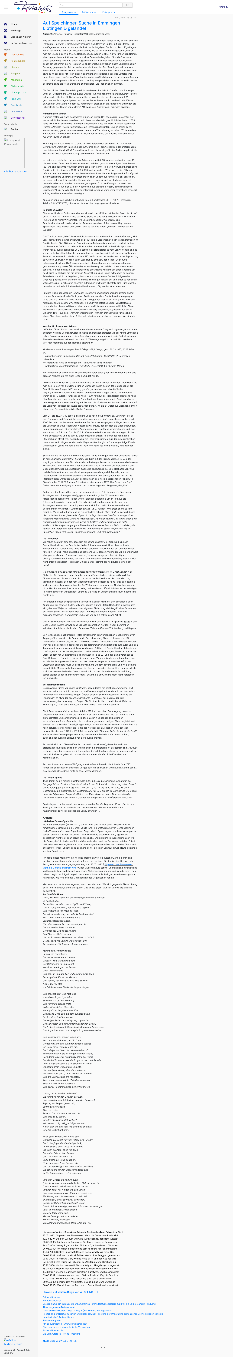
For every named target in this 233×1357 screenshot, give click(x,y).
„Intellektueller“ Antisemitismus (58, 1317)
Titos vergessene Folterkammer (59, 1307)
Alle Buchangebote (15, 171)
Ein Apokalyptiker (52, 1300)
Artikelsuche (89, 12)
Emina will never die (53, 1330)
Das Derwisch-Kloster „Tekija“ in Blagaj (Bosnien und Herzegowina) (77, 1310)
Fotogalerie (109, 12)
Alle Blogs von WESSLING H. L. (61, 1340)
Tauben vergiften (52, 1320)
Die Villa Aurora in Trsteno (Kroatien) (61, 1333)
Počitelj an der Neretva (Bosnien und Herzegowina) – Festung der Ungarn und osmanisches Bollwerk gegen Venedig (103, 1313)
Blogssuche (69, 12)
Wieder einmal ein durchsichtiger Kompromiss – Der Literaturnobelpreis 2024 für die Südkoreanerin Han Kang (99, 1303)
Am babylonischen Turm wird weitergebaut (65, 1323)
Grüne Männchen (51, 1297)
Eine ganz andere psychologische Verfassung (66, 1327)
